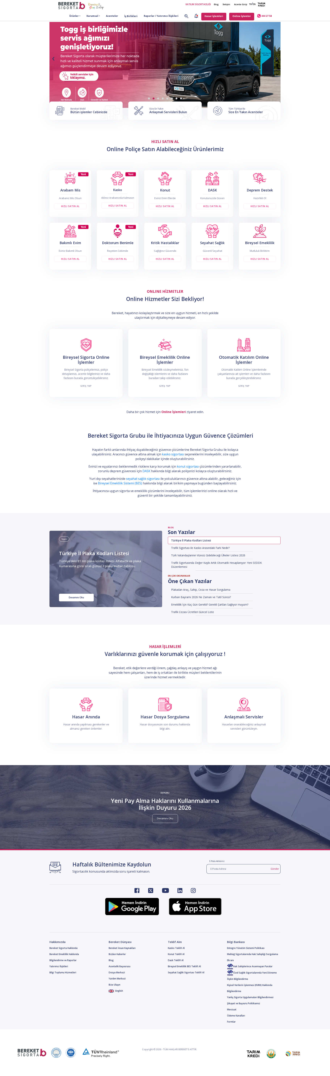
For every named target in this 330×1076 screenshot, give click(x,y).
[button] (149, 98)
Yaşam (64, 539)
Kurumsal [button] (92, 16)
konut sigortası (188, 466)
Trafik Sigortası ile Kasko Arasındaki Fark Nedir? (200, 548)
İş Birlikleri (131, 16)
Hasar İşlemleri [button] (214, 16)
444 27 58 (266, 16)
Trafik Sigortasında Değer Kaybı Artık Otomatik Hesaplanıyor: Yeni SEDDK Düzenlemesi (216, 565)
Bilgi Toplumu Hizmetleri (62, 972)
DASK (146, 471)
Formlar (231, 1021)
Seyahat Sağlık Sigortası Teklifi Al (186, 972)
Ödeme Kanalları (236, 1015)
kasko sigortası (173, 454)
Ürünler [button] (74, 16)
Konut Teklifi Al (176, 954)
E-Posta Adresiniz (217, 861)
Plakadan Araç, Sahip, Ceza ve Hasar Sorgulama (200, 589)
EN (254, 4)
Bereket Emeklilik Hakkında (64, 954)
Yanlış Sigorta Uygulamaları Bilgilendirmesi (250, 997)
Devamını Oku (76, 597)
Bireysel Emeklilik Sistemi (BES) (120, 483)
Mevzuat (231, 1009)
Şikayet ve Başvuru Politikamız (243, 1003)
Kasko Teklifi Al (176, 948)
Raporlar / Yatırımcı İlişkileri (161, 16)
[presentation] (53, 58)
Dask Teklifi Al (176, 960)
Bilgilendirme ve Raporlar (63, 960)
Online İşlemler (241, 16)
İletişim (226, 4)
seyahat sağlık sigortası (143, 479)
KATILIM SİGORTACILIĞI (198, 4)
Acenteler (112, 16)
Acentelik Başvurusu (119, 966)
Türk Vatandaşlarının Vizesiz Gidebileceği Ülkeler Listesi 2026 (208, 555)
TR (250, 4)
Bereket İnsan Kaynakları (122, 948)
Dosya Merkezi (117, 972)
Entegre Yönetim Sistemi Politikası (245, 948)
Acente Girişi (240, 4)
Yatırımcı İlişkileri (58, 966)
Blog (216, 4)
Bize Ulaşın (114, 984)
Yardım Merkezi (117, 978)
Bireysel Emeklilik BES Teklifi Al (184, 966)
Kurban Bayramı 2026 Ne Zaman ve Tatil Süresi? (201, 597)
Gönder (275, 868)
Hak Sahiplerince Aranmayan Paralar (253, 966)
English (119, 990)
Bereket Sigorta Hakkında (63, 948)
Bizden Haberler (117, 954)
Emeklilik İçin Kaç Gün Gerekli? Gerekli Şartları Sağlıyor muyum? (209, 604)
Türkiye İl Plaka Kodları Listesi (191, 540)
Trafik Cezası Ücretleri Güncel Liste (192, 612)
